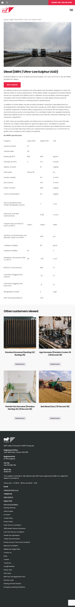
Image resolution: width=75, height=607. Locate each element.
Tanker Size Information (12, 539)
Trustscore (7, 563)
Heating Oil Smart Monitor (12, 584)
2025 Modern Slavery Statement (15, 528)
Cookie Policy (8, 518)
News (5, 556)
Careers (6, 559)
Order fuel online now (61, 2)
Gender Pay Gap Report (12, 535)
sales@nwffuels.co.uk (11, 490)
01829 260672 (8, 497)
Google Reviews (9, 566)
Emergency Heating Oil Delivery (14, 587)
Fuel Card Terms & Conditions (14, 532)
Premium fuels (9, 580)
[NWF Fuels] (9, 442)
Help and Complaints (11, 546)
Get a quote (12, 85)
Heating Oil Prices (10, 508)
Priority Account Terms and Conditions (17, 542)
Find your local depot (11, 505)
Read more (20, 364)
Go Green (7, 515)
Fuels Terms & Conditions (12, 525)
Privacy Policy (8, 522)
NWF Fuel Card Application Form (14, 577)
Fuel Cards (7, 573)
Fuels (11, 20)
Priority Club (8, 570)
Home (6, 20)
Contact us (7, 553)
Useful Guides (8, 511)
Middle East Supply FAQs (12, 549)
